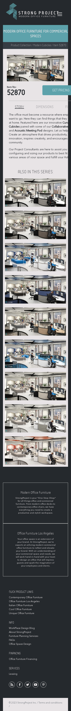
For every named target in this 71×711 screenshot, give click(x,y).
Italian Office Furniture (21, 605)
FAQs (12, 640)
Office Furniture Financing (23, 659)
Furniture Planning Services (23, 636)
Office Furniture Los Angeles (24, 601)
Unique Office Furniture (21, 613)
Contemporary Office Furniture (26, 597)
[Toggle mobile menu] (59, 14)
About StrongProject (20, 632)
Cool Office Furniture (20, 609)
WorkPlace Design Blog (22, 628)
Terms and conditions (50, 702)
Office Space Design (20, 644)
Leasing (13, 674)
